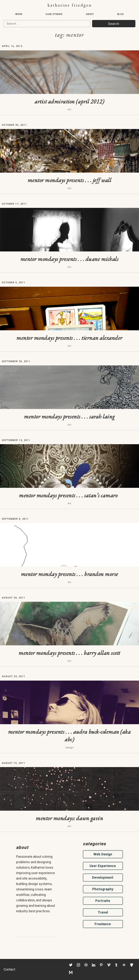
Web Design (102, 854)
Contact (9, 969)
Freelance (103, 924)
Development (102, 877)
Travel (103, 912)
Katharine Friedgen (70, 5)
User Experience (103, 866)
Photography (102, 889)
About (90, 14)
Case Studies (54, 14)
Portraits (102, 901)
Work (18, 14)
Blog (120, 14)
